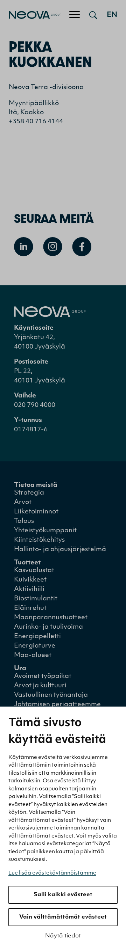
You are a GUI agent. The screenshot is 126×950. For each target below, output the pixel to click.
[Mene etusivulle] (30, 15)
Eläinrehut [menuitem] (30, 608)
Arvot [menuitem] (22, 502)
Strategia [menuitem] (29, 493)
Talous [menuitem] (24, 521)
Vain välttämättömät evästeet (63, 917)
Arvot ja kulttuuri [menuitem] (40, 686)
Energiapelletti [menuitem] (37, 637)
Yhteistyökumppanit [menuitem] (45, 531)
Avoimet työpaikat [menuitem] (42, 676)
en (112, 15)
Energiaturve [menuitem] (34, 646)
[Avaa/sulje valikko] (74, 15)
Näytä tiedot (63, 936)
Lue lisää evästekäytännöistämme (52, 873)
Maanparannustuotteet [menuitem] (51, 618)
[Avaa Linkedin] (23, 246)
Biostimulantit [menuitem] (35, 599)
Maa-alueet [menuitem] (32, 655)
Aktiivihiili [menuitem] (29, 589)
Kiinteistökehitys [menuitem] (39, 540)
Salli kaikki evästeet (63, 895)
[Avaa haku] (93, 15)
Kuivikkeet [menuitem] (30, 580)
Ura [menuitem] (20, 669)
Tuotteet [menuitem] (27, 563)
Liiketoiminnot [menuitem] (36, 512)
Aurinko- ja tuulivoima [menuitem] (48, 627)
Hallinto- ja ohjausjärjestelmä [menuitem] (60, 550)
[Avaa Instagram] (52, 246)
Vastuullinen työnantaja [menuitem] (51, 695)
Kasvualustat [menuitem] (34, 571)
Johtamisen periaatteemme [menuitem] (57, 705)
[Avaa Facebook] (81, 246)
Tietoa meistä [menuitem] (35, 485)
